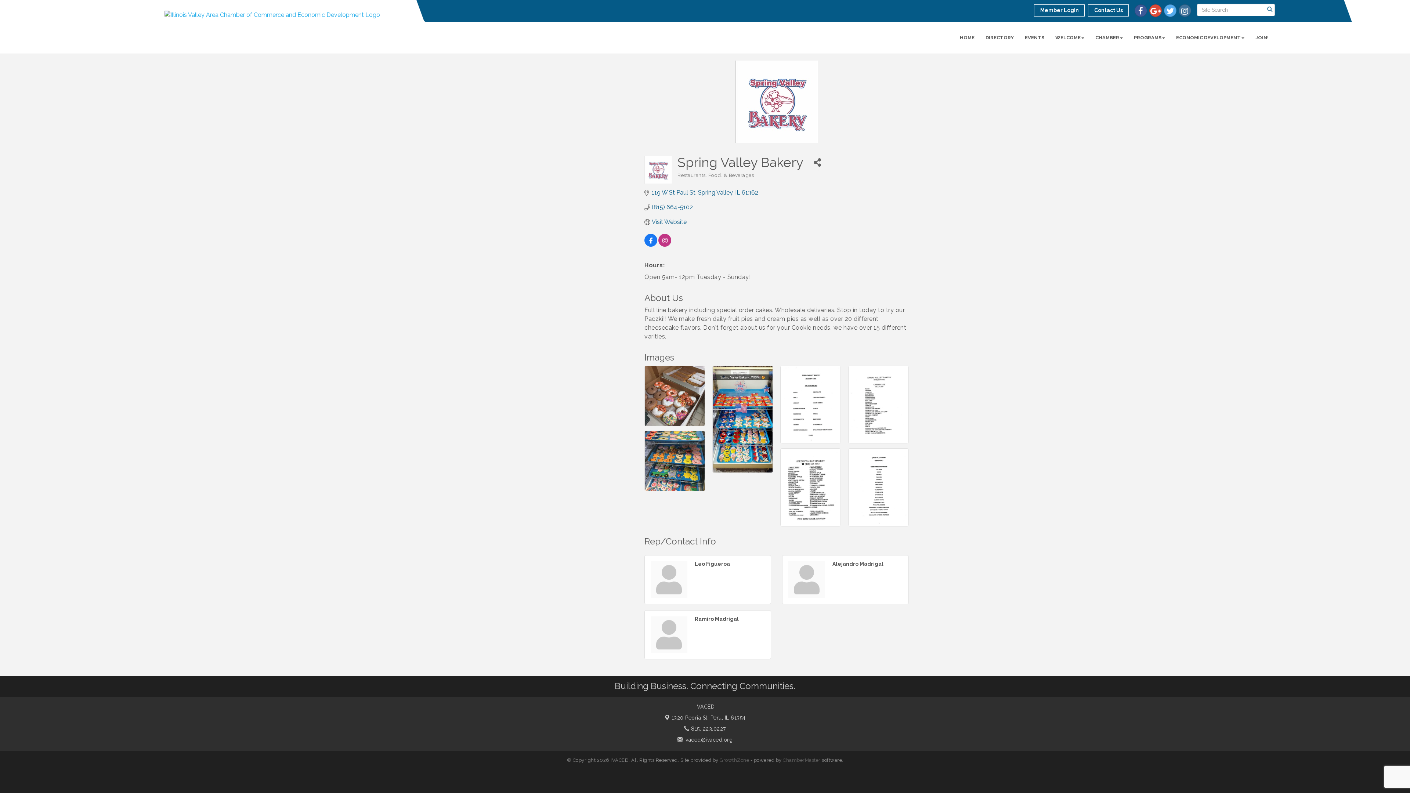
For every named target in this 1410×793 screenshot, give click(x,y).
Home (967, 37)
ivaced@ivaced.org (708, 740)
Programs (1147, 37)
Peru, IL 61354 (709, 718)
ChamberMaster (802, 760)
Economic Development (1208, 37)
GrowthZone (734, 760)
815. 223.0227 (708, 729)
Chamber (1107, 37)
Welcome (1068, 37)
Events (1034, 37)
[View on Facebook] (650, 244)
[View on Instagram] (664, 244)
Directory (1000, 37)
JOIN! (1262, 37)
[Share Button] (817, 162)
